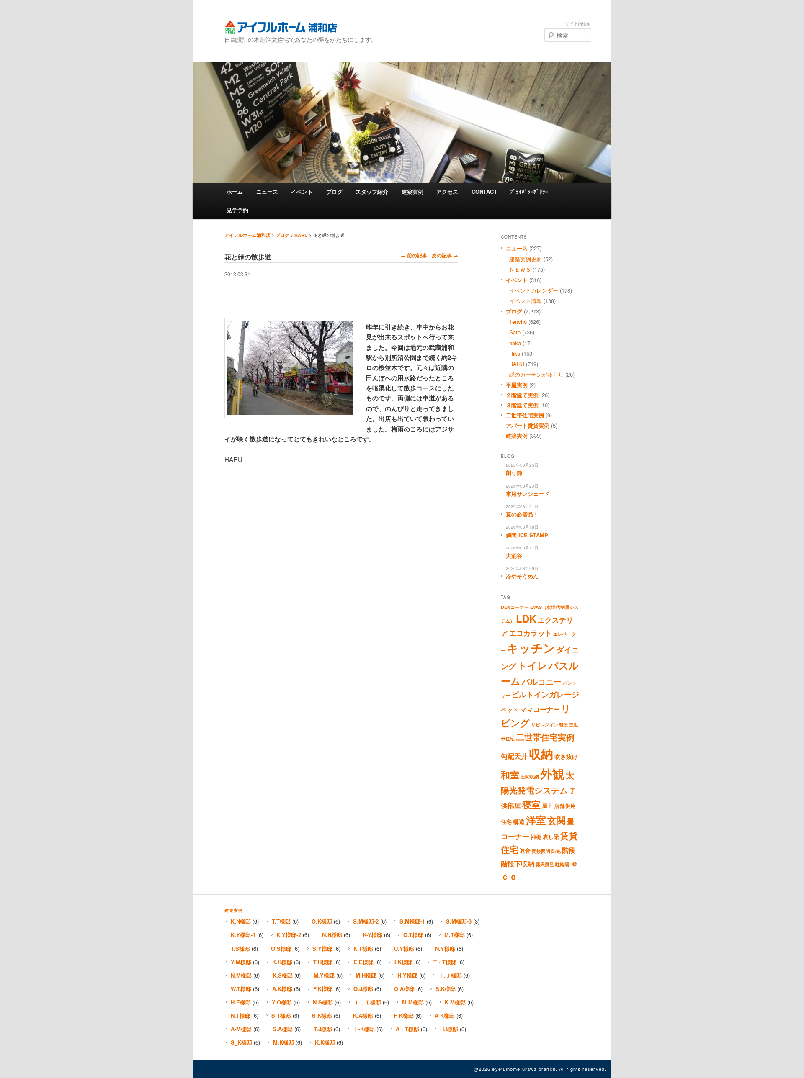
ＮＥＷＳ (520, 269)
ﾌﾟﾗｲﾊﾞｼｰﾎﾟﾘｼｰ (529, 191)
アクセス (447, 191)
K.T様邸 (363, 948)
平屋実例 (517, 385)
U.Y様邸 (404, 948)
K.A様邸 (363, 1015)
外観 (552, 773)
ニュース (267, 191)
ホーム (235, 191)
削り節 (514, 473)
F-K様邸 (404, 1015)
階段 (568, 850)
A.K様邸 (282, 989)
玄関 (556, 820)
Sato (515, 332)
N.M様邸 (241, 975)
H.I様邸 (449, 1029)
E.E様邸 (363, 962)
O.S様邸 (281, 948)
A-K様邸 (445, 1015)
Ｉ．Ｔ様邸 (367, 1002)
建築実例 (412, 191)
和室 (510, 774)
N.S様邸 (323, 1002)
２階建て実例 (522, 395)
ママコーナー (540, 709)
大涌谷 (514, 556)
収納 (541, 753)
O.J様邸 (363, 989)
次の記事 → (445, 255)
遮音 (525, 851)
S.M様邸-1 (412, 921)
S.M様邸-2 (366, 921)
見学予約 (237, 210)
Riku (514, 353)
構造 (519, 821)
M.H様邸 (366, 975)
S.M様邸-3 (459, 921)
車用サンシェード (527, 494)
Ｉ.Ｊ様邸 (450, 975)
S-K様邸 (322, 1015)
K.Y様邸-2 (288, 935)
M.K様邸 (283, 1042)
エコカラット (530, 633)
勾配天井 (514, 756)
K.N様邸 (241, 921)
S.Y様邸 (322, 948)
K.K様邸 (325, 1042)
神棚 (536, 837)
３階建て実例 (522, 405)
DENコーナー (515, 607)
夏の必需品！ (522, 514)
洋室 (536, 820)
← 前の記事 (414, 255)
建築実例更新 (525, 259)
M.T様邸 (454, 935)
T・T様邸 (444, 962)
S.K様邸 (446, 989)
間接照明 (541, 851)
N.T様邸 (240, 1015)
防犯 (556, 851)
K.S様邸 (283, 975)
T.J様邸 (323, 1029)
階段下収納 (517, 863)
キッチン (531, 647)
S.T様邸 (281, 1015)
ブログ (334, 191)
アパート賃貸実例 (527, 425)
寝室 (531, 804)
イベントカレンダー (533, 290)
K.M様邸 (455, 1002)
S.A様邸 (283, 1029)
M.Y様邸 (324, 975)
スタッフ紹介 (372, 191)
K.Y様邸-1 (243, 935)
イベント (302, 191)
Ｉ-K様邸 (364, 1029)
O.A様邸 (404, 989)
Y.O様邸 (282, 1002)
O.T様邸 (413, 935)
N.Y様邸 (445, 948)
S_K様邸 (241, 1042)
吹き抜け (566, 756)
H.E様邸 (241, 1002)
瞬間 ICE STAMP (527, 535)
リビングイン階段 (549, 724)
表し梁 (551, 837)
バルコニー (542, 681)
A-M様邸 (241, 1029)
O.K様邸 (322, 921)
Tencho (518, 322)
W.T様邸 (241, 989)
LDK (526, 618)
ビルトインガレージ (545, 694)
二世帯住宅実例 (525, 415)
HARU (301, 235)
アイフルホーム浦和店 (280, 27)
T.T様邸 (281, 921)
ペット (509, 709)
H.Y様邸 (407, 975)
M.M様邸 (413, 1002)
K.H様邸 (282, 962)
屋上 (547, 806)
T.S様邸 (240, 948)
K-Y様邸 (372, 935)
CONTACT (484, 191)
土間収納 (530, 776)
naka (515, 343)
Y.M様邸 (241, 962)
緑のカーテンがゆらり (536, 374)
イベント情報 (525, 301)
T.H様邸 (322, 962)
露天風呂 (545, 864)
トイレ (532, 665)
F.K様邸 (322, 989)
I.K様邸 (403, 962)
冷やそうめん (522, 576)
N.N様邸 (332, 935)
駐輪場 (562, 864)
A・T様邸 (407, 1029)
